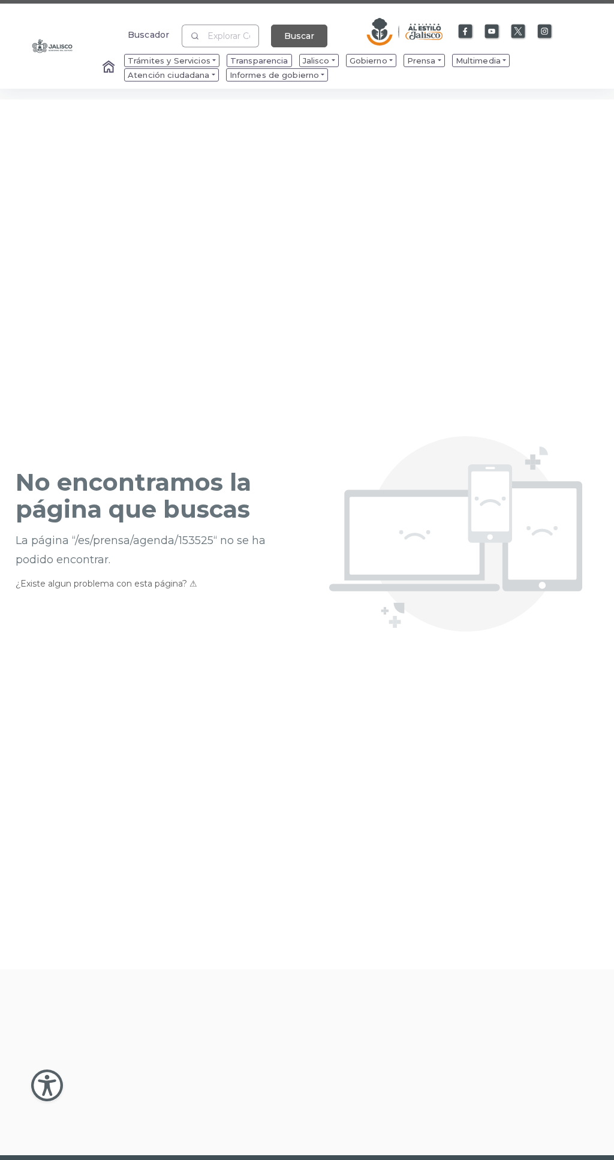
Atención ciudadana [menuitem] (169, 75)
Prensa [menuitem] (421, 60)
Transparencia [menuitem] (259, 60)
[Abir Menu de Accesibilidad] (47, 1085)
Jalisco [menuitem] (316, 60)
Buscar (299, 36)
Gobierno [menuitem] (368, 60)
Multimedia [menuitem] (478, 60)
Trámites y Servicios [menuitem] (169, 60)
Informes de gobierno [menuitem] (275, 75)
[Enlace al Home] (110, 68)
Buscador (148, 34)
